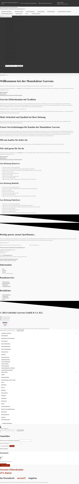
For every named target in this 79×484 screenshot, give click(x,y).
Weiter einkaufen (3, 463)
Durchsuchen (20, 65)
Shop (3, 75)
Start (1, 75)
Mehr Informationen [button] (4, 92)
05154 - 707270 (60, 2)
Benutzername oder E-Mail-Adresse (9, 440)
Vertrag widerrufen (5, 465)
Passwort (4, 443)
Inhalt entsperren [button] (3, 93)
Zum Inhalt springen (14, 7)
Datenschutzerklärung (25, 245)
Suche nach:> (2, 65)
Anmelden (12, 446)
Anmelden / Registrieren (7, 69)
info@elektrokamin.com (7, 255)
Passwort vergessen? (4, 448)
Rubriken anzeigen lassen (7, 16)
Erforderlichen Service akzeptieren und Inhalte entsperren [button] (11, 95)
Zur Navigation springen (4, 7)
